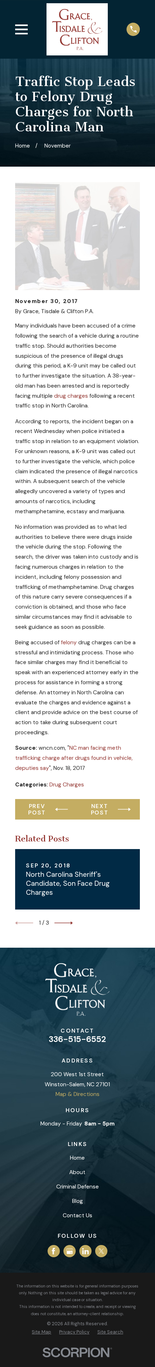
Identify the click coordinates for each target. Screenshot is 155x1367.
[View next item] (63, 923)
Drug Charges (66, 784)
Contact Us (77, 1215)
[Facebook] (53, 1251)
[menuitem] (41, 1332)
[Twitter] (101, 1251)
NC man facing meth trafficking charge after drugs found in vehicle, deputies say (74, 758)
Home (77, 1157)
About (77, 1172)
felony (69, 642)
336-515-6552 (77, 1039)
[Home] (77, 29)
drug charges (71, 396)
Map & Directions (77, 1094)
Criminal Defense (77, 1186)
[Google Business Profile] (69, 1251)
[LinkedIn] (85, 1251)
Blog (77, 1201)
